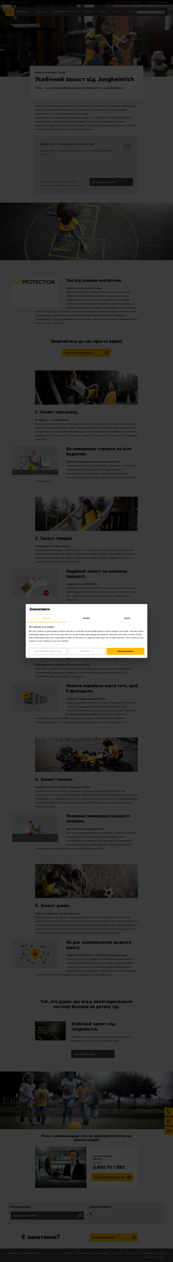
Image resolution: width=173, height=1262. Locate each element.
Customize (85, 651)
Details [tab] (86, 618)
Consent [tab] (46, 618)
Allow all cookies (125, 651)
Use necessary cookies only (48, 651)
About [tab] (127, 618)
